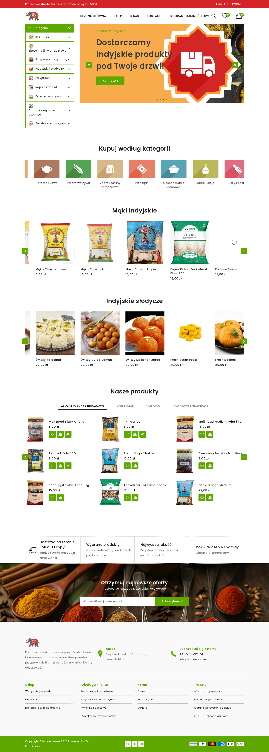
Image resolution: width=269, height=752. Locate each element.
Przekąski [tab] (153, 406)
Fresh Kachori (215, 360)
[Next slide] (235, 65)
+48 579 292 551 (191, 654)
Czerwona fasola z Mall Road (221, 453)
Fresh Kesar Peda (173, 360)
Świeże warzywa (71, 183)
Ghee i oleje (198, 183)
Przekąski (134, 183)
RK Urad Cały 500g (63, 453)
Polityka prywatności (208, 699)
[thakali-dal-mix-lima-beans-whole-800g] (127, 497)
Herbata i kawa (39, 183)
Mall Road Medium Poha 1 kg (220, 422)
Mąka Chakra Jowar (40, 269)
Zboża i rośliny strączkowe (103, 185)
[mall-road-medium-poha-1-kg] (202, 434)
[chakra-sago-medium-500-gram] (127, 465)
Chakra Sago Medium (215, 485)
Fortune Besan (216, 269)
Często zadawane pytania (99, 699)
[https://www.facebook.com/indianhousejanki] (134, 744)
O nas (141, 691)
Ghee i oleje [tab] (125, 406)
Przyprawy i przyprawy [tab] (190, 406)
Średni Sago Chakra (139, 453)
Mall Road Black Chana (66, 422)
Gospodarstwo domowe (166, 185)
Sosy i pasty (229, 183)
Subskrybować (172, 601)
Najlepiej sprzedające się (42, 708)
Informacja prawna (207, 691)
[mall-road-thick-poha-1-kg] (52, 497)
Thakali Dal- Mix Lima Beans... (146, 485)
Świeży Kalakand (38, 360)
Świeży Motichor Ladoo (132, 360)
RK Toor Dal (133, 422)
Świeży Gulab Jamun (85, 360)
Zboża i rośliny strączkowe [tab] (82, 406)
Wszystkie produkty (38, 691)
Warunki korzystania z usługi (213, 708)
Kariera (142, 708)
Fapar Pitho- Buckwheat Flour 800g (178, 271)
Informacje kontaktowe (97, 691)
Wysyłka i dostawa (94, 708)
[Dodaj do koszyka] (209, 434)
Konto (221, 4)
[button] (240, 16)
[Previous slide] (89, 65)
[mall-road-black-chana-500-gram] (52, 434)
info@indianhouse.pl (194, 659)
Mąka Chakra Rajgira (131, 269)
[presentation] (25, 251)
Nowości (31, 699)
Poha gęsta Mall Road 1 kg (69, 485)
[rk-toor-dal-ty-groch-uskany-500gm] (127, 434)
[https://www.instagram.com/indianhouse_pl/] (141, 744)
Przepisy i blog (147, 699)
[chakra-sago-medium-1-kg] (202, 497)
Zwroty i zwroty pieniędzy (98, 716)
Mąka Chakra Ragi (84, 269)
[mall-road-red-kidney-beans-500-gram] (202, 465)
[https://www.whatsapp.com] (128, 744)
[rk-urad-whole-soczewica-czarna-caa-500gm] (52, 465)
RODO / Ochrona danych (210, 716)
